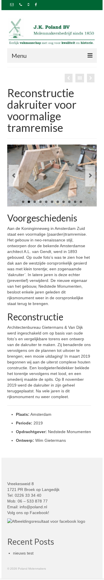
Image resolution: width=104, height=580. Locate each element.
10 (75, 202)
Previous (14, 175)
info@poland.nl (33, 507)
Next (90, 175)
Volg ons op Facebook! (28, 512)
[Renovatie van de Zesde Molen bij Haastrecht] (90, 78)
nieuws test (23, 553)
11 (81, 202)
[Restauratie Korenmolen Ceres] (69, 78)
